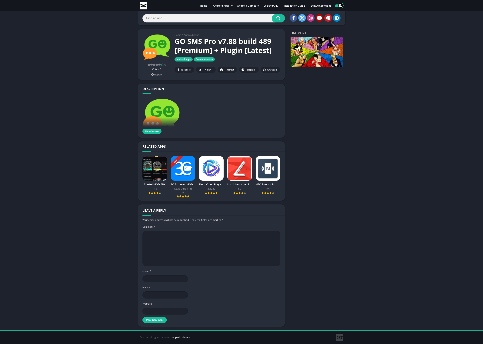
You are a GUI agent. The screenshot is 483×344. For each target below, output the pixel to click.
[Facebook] (293, 18)
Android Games (246, 5)
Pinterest (229, 69)
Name (146, 271)
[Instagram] (311, 18)
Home (203, 5)
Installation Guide (294, 5)
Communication (204, 59)
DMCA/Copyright (321, 5)
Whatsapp (272, 69)
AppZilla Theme (181, 337)
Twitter (207, 69)
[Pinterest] (328, 18)
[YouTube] (319, 18)
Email (146, 287)
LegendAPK (271, 5)
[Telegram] (337, 18)
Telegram (250, 69)
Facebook (186, 69)
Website (147, 303)
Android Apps (221, 5)
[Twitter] (302, 18)
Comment (148, 226)
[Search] (278, 18)
